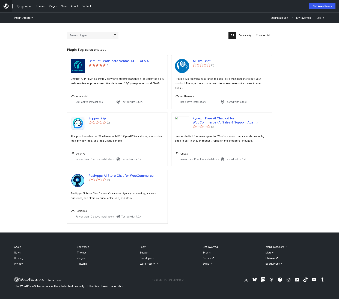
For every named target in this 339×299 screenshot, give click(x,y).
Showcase (83, 246)
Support (144, 252)
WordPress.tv (149, 263)
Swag (207, 263)
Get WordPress (322, 6)
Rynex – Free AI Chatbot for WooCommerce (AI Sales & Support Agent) (225, 120)
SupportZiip (97, 118)
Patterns (82, 263)
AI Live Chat (202, 61)
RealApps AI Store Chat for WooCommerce (121, 175)
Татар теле (54, 280)
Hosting (18, 258)
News (17, 252)
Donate (208, 258)
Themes (82, 252)
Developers (147, 258)
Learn (143, 246)
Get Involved (210, 246)
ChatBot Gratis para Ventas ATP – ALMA (118, 61)
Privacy (18, 263)
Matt (270, 252)
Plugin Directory (23, 17)
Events (207, 252)
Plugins (81, 258)
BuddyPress (274, 263)
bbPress (272, 258)
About (17, 246)
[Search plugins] (114, 35)
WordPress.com (276, 246)
